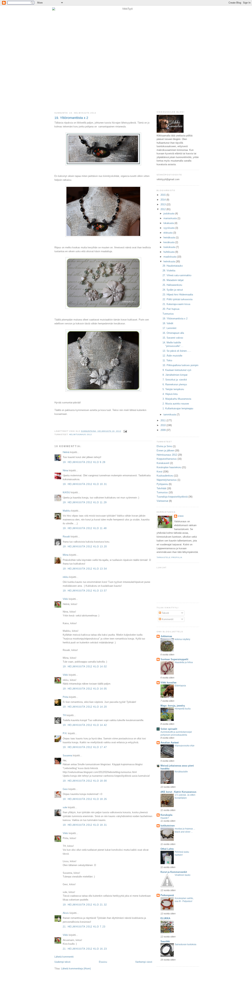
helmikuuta (169, 261)
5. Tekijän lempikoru (173, 389)
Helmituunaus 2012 (80, 434)
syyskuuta (169, 228)
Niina (65, 470)
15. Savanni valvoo (173, 337)
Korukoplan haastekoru (169, 467)
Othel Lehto (167, 849)
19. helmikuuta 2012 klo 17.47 (85, 747)
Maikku (66, 510)
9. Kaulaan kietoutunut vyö (177, 370)
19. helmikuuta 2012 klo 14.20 (85, 706)
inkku (65, 577)
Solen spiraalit (168, 729)
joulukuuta (169, 213)
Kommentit (167, 619)
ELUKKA (165, 918)
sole (65, 807)
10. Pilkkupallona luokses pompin (180, 365)
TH (64, 715)
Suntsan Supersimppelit (174, 659)
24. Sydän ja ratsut (173, 289)
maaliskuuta (170, 256)
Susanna (67, 755)
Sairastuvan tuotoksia (185, 944)
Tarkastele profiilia (169, 557)
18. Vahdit (168, 323)
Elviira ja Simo (164, 446)
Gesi (65, 789)
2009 (163, 430)
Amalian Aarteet (169, 742)
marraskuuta (170, 218)
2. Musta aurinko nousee (176, 403)
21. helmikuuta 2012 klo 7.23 (84, 926)
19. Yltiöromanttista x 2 (71, 118)
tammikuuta (170, 414)
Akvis (66, 913)
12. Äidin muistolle (172, 355)
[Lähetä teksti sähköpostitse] (125, 431)
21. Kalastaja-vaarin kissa (176, 304)
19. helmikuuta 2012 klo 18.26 (85, 799)
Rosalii (66, 536)
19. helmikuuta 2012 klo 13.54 (85, 568)
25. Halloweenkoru (172, 285)
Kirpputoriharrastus (167, 458)
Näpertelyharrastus (167, 479)
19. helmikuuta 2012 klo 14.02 (85, 666)
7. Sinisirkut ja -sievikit (175, 379)
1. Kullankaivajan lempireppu (178, 408)
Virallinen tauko (182, 875)
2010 (163, 425)
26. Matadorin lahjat (173, 280)
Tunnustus (168, 313)
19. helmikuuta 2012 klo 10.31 (85, 484)
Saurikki (165, 941)
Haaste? (164, 818)
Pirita (65, 697)
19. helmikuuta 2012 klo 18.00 (85, 780)
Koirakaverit (163, 463)
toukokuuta (169, 247)
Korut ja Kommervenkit (173, 872)
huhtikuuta (169, 252)
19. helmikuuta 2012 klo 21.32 (85, 904)
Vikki (65, 599)
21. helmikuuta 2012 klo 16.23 (85, 948)
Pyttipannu (162, 484)
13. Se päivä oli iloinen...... (177, 350)
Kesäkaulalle (181, 771)
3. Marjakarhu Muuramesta (177, 398)
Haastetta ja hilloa (184, 662)
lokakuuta (169, 223)
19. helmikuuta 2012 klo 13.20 (85, 546)
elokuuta (168, 232)
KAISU (66, 492)
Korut (159, 471)
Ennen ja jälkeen (165, 450)
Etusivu (103, 961)
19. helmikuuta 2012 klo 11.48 (85, 528)
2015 (163, 194)
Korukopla (166, 815)
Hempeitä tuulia (183, 708)
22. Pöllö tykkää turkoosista (177, 299)
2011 (163, 420)
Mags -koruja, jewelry (172, 705)
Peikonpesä (167, 895)
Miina (65, 554)
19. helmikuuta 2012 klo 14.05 (85, 688)
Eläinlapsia (180, 685)
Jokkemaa (166, 636)
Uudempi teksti (62, 961)
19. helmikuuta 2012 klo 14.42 (85, 725)
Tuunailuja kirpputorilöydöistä (172, 496)
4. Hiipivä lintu (170, 394)
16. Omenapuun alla (173, 333)
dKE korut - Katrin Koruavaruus (178, 791)
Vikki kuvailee (168, 682)
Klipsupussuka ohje (184, 745)
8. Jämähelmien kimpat (175, 374)
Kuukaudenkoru (165, 475)
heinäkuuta (169, 237)
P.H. (65, 733)
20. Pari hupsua (171, 309)
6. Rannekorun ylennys (175, 384)
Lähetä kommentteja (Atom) (76, 968)
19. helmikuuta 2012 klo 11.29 (85, 502)
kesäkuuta (169, 242)
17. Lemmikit (169, 328)
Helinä (66, 452)
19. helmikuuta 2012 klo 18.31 (85, 825)
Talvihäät (161, 488)
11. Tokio (167, 360)
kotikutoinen (167, 825)
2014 (163, 199)
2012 (163, 209)
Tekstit (165, 613)
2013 (163, 204)
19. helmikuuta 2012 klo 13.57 (85, 590)
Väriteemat (162, 501)
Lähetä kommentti (64, 956)
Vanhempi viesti (143, 961)
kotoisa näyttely (182, 639)
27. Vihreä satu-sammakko (177, 275)
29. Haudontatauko (173, 265)
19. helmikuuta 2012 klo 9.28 (84, 462)
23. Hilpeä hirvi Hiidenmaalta (178, 294)
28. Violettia (169, 270)
